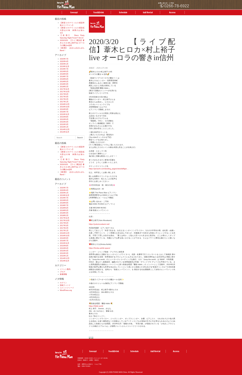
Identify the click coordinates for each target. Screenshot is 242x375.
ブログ (62, 272)
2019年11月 (64, 66)
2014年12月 (64, 129)
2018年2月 (64, 87)
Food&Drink (98, 12)
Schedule (123, 12)
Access (172, 12)
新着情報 (63, 274)
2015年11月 (64, 114)
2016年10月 (64, 107)
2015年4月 (64, 122)
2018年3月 (64, 84)
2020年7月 (64, 59)
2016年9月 (64, 109)
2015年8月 (64, 117)
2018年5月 (64, 81)
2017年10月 (64, 92)
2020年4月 (64, 61)
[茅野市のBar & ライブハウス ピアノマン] (66, 4)
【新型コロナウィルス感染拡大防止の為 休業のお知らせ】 (72, 30)
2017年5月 (64, 94)
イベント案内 (65, 269)
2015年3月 (64, 124)
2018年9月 (64, 74)
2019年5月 (64, 71)
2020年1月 (64, 64)
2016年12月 (64, 104)
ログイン (63, 283)
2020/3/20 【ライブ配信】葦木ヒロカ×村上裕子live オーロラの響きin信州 (72, 42)
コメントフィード (67, 288)
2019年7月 (64, 69)
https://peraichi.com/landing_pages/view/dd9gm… (109, 169)
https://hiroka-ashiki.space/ (99, 248)
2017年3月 (64, 97)
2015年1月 (64, 127)
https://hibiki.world (96, 306)
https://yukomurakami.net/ (99, 224)
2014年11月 (64, 132)
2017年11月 (64, 89)
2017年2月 (64, 99)
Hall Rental (148, 12)
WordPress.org (66, 290)
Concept (74, 12)
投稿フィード (65, 285)
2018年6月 (64, 79)
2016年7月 (64, 112)
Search (80, 138)
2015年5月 (64, 119)
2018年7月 (64, 76)
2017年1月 (64, 102)
